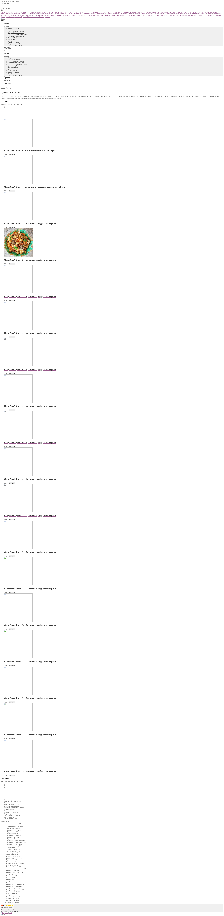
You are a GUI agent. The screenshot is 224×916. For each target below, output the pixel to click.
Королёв (95, 15)
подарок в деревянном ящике (16, 868)
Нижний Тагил (111, 13)
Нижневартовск (6, 15)
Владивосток (168, 12)
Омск (63, 12)
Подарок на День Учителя (15, 844)
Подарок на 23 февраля (14, 835)
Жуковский (24, 17)
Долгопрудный (5, 17)
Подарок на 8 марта (13, 837)
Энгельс (90, 15)
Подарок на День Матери (15, 840)
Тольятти (126, 12)
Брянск (87, 13)
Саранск (156, 13)
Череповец (162, 13)
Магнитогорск (75, 13)
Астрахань (206, 12)
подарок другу (12, 877)
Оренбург (180, 12)
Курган (168, 13)
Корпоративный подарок (15, 826)
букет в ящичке (12, 854)
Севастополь (46, 13)
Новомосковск (211, 15)
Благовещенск (83, 15)
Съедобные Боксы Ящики (15, 44)
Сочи (52, 13)
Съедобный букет (13, 849)
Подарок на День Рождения (16, 842)
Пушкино (36, 17)
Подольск (190, 13)
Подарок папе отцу (13, 895)
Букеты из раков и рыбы (15, 45)
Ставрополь (57, 13)
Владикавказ (183, 13)
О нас (6, 25)
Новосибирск (25, 12)
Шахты (61, 15)
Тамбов (202, 13)
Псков (127, 15)
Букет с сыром (11, 860)
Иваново (82, 13)
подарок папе (11, 847)
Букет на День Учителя (14, 858)
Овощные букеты (13, 37)
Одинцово (191, 15)
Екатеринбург (34, 12)
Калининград (31, 13)
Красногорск (150, 15)
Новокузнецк (199, 12)
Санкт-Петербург (15, 12)
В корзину (12, 154)
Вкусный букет (12, 861)
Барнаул (136, 12)
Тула (36, 13)
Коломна (185, 15)
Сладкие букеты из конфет (16, 33)
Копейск (179, 15)
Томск (175, 12)
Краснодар (109, 12)
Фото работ (7, 48)
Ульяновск (142, 12)
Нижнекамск (55, 15)
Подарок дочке (12, 832)
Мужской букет (12, 865)
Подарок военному (13, 870)
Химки (36, 15)
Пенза (3, 13)
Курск (40, 13)
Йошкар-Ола (30, 15)
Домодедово (203, 15)
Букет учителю (12, 41)
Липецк (11, 13)
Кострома (14, 15)
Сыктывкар (47, 15)
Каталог (6, 26)
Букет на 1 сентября (13, 856)
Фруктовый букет (13, 851)
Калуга (138, 13)
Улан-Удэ (64, 13)
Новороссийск (21, 15)
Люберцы (132, 15)
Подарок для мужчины (14, 874)
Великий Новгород (104, 15)
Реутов (30, 17)
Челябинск (57, 12)
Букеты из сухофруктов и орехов (17, 34)
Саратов (115, 12)
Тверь (69, 13)
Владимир (103, 13)
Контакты (7, 50)
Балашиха (24, 13)
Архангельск (124, 13)
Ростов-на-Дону (74, 12)
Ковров (196, 15)
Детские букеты (12, 39)
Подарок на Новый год (11, 812)
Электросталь (164, 15)
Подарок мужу (12, 833)
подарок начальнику (13, 846)
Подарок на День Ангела (15, 839)
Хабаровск (154, 12)
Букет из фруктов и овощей (16, 31)
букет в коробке (12, 853)
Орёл (177, 13)
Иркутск (148, 12)
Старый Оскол (114, 15)
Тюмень (120, 12)
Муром (19, 17)
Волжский (150, 13)
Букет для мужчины (14, 29)
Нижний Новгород (44, 12)
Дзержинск (67, 15)
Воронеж (92, 12)
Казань (52, 12)
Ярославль (161, 12)
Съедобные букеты (13, 28)
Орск (72, 15)
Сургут (98, 13)
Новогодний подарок (14, 828)
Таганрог (41, 15)
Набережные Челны (216, 12)
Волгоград (102, 12)
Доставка (7, 47)
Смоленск (144, 13)
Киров (7, 13)
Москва (3, 12)
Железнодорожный (44, 17)
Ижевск (131, 12)
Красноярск (86, 12)
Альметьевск (173, 15)
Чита (118, 13)
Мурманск (196, 13)
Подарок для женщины (14, 830)
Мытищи (122, 15)
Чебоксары (17, 13)
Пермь (97, 12)
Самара (67, 12)
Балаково (138, 15)
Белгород (186, 12)
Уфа (80, 12)
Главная (6, 23)
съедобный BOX (12, 898)
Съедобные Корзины (14, 42)
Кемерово (192, 12)
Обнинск (218, 15)
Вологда (173, 13)
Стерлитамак (217, 13)
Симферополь (132, 13)
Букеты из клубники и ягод (16, 36)
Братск (76, 15)
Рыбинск (143, 15)
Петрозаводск (208, 13)
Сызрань (157, 15)
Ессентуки (13, 17)
